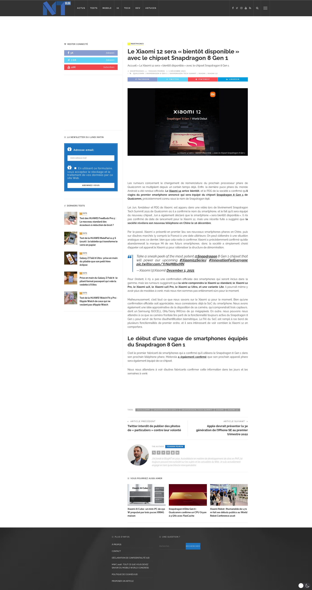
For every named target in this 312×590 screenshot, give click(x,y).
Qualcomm (138, 73)
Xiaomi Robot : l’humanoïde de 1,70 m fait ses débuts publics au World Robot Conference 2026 (228, 512)
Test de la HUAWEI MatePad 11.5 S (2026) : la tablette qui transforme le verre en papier (98, 241)
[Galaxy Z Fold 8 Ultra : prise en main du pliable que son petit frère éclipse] (70, 257)
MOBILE (107, 8)
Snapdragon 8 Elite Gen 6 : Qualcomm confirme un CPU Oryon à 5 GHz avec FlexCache (187, 512)
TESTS (94, 8)
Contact (116, 551)
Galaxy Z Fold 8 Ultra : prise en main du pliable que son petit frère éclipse (98, 261)
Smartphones (136, 44)
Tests (83, 213)
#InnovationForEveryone (228, 260)
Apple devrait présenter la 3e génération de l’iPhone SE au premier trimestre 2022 (222, 430)
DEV (138, 8)
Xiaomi (202, 73)
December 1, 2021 (180, 270)
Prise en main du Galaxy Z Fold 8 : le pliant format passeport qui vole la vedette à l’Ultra (98, 281)
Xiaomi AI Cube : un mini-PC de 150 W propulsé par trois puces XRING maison (146, 512)
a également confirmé (192, 356)
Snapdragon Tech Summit (183, 73)
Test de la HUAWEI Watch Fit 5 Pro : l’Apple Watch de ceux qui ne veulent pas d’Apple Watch (98, 301)
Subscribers (108, 67)
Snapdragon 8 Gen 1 (157, 73)
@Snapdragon (206, 256)
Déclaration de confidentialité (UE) (131, 558)
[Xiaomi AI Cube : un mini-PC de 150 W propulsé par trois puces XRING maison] (147, 495)
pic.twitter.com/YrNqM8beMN (160, 264)
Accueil (132, 65)
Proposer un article (123, 581)
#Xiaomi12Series (193, 260)
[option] (147, 501)
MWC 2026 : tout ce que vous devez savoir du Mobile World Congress (130, 566)
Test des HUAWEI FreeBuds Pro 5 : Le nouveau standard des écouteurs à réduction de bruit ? (98, 221)
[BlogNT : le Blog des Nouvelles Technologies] (56, 7)
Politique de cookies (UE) (125, 574)
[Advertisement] (62, 26)
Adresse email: (83, 150)
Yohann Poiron (157, 71)
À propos (116, 544)
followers (110, 53)
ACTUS (81, 8)
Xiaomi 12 (213, 73)
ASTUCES (150, 8)
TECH (127, 8)
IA (118, 8)
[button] (304, 585)
